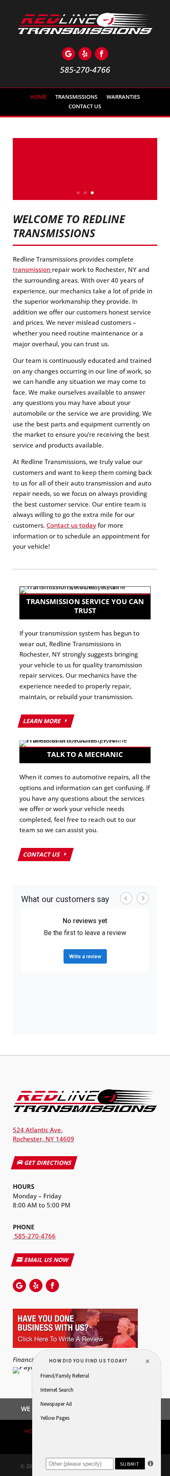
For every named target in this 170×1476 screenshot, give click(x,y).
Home (38, 97)
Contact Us (84, 107)
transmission (32, 269)
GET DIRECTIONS (47, 1163)
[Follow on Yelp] (85, 53)
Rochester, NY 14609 (43, 1139)
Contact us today (71, 525)
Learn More (42, 721)
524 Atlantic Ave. (38, 1130)
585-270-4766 (34, 1236)
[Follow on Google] (68, 53)
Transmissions (76, 97)
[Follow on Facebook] (101, 53)
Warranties (123, 97)
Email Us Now (46, 1260)
